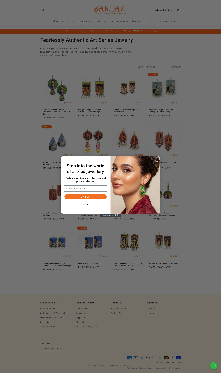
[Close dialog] (157, 159)
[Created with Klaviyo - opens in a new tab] (110, 215)
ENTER (85, 196)
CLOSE (86, 204)
